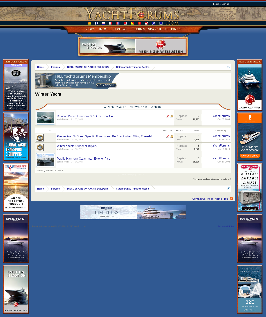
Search (154, 29)
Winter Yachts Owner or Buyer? (77, 146)
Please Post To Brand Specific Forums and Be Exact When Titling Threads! (104, 136)
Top (226, 198)
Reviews (120, 29)
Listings (173, 29)
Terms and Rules (226, 226)
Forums (138, 29)
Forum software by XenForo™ (59, 226)
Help (210, 198)
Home (104, 29)
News (90, 29)
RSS (231, 198)
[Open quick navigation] (228, 67)
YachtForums (63, 119)
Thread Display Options (133, 174)
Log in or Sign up (221, 4)
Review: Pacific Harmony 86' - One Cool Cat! (85, 116)
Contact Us (198, 198)
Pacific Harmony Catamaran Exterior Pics (83, 158)
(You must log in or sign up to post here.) (212, 179)
